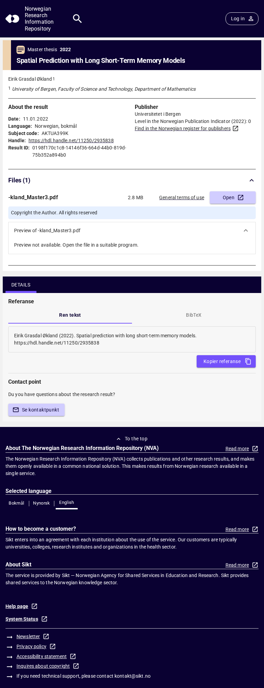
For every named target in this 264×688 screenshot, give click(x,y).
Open (229, 197)
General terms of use (181, 197)
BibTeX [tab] (193, 315)
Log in (238, 18)
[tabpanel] (132, 339)
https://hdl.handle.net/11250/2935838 (71, 140)
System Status (22, 619)
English (66, 502)
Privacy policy (31, 646)
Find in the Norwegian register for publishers (183, 128)
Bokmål (16, 503)
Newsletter (28, 636)
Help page (17, 606)
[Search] (77, 18)
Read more (237, 448)
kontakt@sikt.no (132, 676)
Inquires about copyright (43, 666)
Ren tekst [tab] (70, 315)
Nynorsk (41, 503)
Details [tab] (21, 284)
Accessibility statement (41, 656)
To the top (136, 438)
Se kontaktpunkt (40, 410)
